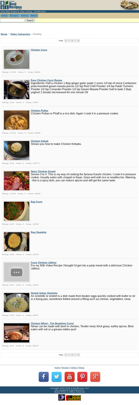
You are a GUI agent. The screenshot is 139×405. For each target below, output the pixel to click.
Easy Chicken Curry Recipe (46, 80)
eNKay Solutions (77, 392)
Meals (34, 16)
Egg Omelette (38, 232)
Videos (24, 16)
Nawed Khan (60, 392)
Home (4, 16)
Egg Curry (36, 201)
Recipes (14, 16)
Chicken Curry (39, 49)
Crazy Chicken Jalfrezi (43, 262)
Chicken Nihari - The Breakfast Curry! (52, 323)
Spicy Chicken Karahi (43, 171)
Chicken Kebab (39, 141)
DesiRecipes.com (81, 388)
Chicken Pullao (39, 110)
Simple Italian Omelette (44, 293)
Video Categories (20, 34)
